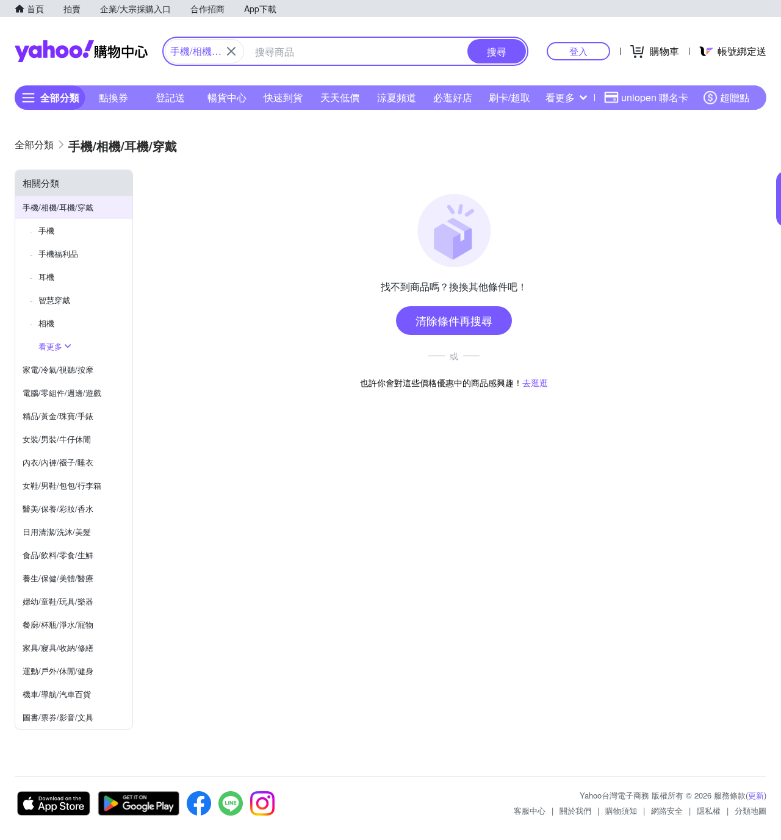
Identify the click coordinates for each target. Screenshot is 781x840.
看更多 (560, 97)
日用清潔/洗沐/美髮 (57, 531)
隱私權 (709, 810)
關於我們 (575, 810)
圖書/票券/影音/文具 (58, 717)
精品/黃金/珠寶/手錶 (58, 416)
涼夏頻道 (396, 97)
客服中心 (529, 810)
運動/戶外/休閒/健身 (58, 671)
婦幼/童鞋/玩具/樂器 (58, 601)
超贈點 (734, 97)
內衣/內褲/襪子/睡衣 (58, 462)
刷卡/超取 (509, 97)
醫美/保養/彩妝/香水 (58, 508)
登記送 (170, 97)
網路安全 (667, 810)
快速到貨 (283, 97)
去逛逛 (535, 382)
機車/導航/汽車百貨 (57, 694)
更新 (756, 795)
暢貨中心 (227, 97)
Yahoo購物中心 (81, 51)
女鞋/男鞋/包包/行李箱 (62, 485)
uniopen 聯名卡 (654, 97)
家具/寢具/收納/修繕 (58, 647)
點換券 (113, 97)
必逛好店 (452, 97)
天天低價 (339, 97)
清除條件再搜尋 (454, 320)
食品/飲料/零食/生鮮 (58, 555)
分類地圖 (750, 810)
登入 (578, 51)
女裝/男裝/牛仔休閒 (57, 439)
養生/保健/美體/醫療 (58, 578)
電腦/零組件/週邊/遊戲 (62, 392)
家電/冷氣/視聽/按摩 (58, 369)
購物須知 (621, 810)
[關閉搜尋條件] (231, 51)
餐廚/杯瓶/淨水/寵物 (58, 624)
